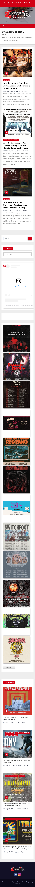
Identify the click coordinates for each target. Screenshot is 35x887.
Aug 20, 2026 (10, 765)
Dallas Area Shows (11, 689)
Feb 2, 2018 (9, 91)
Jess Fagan (21, 722)
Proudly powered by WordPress (11, 882)
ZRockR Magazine (10, 305)
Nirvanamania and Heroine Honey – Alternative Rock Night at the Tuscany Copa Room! (17, 806)
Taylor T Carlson (21, 91)
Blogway (28, 882)
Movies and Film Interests (22, 732)
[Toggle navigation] (32, 25)
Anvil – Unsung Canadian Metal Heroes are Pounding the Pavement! (16, 86)
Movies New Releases (11, 735)
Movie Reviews (8, 139)
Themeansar (17, 883)
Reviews (6, 80)
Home (4, 34)
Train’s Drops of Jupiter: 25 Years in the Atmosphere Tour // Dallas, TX (17, 848)
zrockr (20, 305)
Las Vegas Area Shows (12, 775)
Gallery (20, 689)
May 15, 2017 (10, 151)
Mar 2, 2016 (9, 210)
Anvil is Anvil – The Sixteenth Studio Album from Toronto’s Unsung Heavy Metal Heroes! (15, 206)
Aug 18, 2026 (10, 809)
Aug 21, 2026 (10, 722)
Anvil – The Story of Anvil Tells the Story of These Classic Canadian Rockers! (15, 145)
